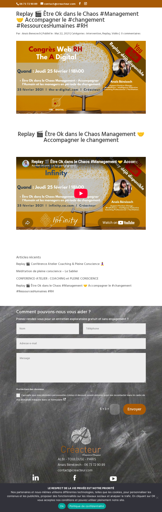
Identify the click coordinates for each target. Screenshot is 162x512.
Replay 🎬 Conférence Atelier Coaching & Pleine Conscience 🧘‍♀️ (60, 264)
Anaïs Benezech (31, 33)
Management (118, 134)
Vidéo (115, 33)
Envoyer (134, 409)
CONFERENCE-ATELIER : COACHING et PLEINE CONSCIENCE (57, 278)
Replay (106, 33)
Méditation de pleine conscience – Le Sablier (47, 271)
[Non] (157, 498)
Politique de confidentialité (87, 506)
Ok (62, 506)
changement (102, 140)
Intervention (93, 33)
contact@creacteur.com (75, 470)
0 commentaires (130, 33)
